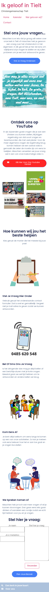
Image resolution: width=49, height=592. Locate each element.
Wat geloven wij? (34, 17)
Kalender (17, 17)
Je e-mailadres (12, 535)
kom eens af (9, 432)
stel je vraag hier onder (17, 296)
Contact (7, 22)
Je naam (12, 526)
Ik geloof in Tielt (21, 5)
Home (6, 17)
